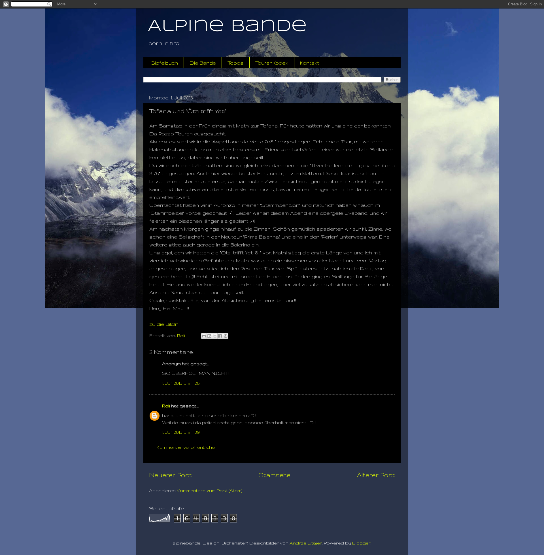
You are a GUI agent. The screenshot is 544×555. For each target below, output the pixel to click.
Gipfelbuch (164, 62)
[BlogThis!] (209, 336)
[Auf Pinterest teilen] (225, 336)
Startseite (274, 474)
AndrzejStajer (306, 543)
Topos (236, 62)
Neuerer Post (170, 474)
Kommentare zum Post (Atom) (210, 490)
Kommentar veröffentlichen (187, 447)
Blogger (361, 543)
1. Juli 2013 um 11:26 (181, 383)
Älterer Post (376, 474)
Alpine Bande (227, 26)
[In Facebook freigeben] (220, 336)
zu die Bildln (163, 324)
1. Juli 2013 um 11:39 (181, 432)
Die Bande (203, 62)
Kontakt (309, 62)
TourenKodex (271, 62)
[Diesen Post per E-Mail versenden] (204, 336)
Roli (166, 405)
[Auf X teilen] (215, 336)
